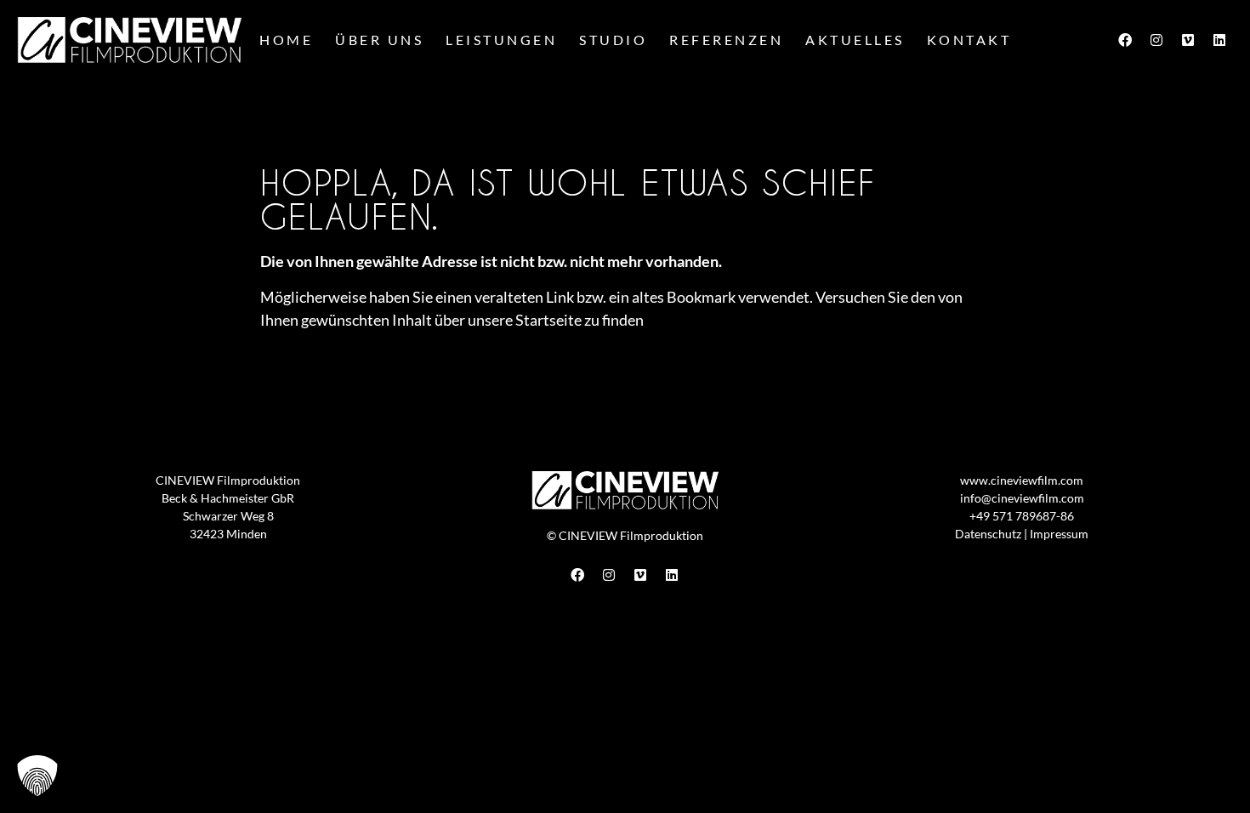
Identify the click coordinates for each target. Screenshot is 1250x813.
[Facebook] (1125, 40)
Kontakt (969, 39)
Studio (613, 39)
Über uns (379, 39)
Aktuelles (855, 39)
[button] (37, 775)
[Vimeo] (1188, 40)
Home (286, 39)
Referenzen (726, 39)
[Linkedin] (1219, 40)
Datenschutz (988, 533)
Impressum (1059, 533)
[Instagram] (1156, 40)
